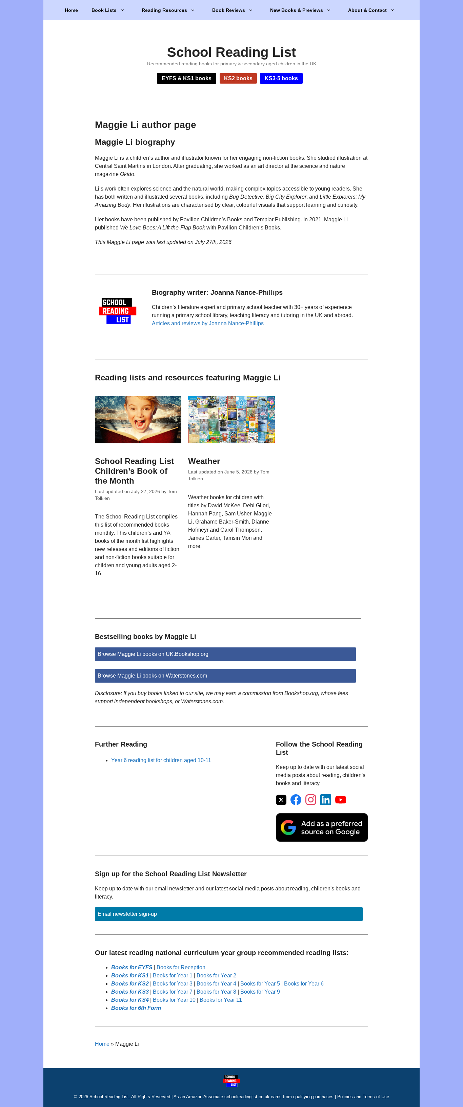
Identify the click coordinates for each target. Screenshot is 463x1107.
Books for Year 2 (216, 975)
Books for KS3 (130, 992)
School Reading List (231, 52)
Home (71, 10)
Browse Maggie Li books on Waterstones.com (152, 676)
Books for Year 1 (173, 975)
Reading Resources (164, 10)
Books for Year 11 (221, 1000)
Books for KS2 (130, 984)
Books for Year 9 (260, 992)
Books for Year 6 (304, 984)
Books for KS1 (130, 975)
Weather (204, 461)
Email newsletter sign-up (127, 914)
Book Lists (104, 10)
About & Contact (367, 10)
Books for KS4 (130, 1000)
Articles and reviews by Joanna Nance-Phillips (208, 323)
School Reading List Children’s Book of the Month (134, 471)
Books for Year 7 (173, 992)
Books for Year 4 (216, 984)
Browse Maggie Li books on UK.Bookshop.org (153, 654)
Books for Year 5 (260, 984)
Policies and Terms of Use (363, 1096)
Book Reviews (228, 10)
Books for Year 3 (173, 984)
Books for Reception (181, 967)
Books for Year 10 (174, 1000)
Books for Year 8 (216, 992)
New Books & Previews (296, 10)
